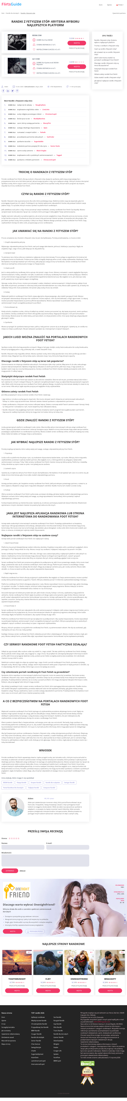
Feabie (56, 1047)
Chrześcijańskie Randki (39, 1024)
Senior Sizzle (55, 146)
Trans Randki (58, 1031)
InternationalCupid (37, 1064)
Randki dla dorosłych (61, 1034)
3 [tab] (125, 920)
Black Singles (41, 151)
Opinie (109, 5)
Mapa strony (5, 1044)
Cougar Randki (36, 1034)
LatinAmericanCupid (38, 1061)
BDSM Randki (7, 782)
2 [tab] (125, 917)
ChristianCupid (50, 114)
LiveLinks (45, 109)
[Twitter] (12, 91)
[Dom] (11, 4)
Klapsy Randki (21, 782)
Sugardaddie (38, 141)
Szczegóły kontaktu (8, 1027)
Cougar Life (57, 1051)
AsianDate (34, 1057)
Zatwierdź (10, 871)
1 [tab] (125, 914)
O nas (3, 1024)
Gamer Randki (59, 1037)
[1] (10, 838)
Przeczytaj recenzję (77, 48)
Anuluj (22, 871)
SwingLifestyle (36, 1047)
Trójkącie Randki (33, 788)
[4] (16, 838)
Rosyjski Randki (59, 1021)
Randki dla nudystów (53, 782)
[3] (14, 838)
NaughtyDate (41, 105)
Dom (100, 5)
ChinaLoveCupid (50, 160)
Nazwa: (4, 843)
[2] (12, 838)
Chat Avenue (35, 1044)
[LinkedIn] (8, 91)
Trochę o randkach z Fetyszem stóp (106, 46)
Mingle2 (56, 1044)
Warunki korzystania (8, 1041)
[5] (18, 838)
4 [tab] (125, 923)
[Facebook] (3, 91)
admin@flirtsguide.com (102, 1022)
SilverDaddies (58, 1041)
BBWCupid (57, 1061)
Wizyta (77, 43)
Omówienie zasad (7, 1037)
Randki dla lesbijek (37, 1037)
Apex (45, 128)
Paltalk (43, 132)
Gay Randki (57, 1024)
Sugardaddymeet (37, 1054)
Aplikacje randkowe (38, 1017)
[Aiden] (14, 806)
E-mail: (49, 843)
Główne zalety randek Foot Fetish (105, 74)
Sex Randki (57, 1017)
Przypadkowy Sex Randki (39, 1027)
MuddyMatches (39, 119)
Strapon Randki (36, 782)
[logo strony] (17, 42)
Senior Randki (36, 1041)
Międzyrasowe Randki (38, 1021)
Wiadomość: (6, 853)
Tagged (59, 155)
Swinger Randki (69, 782)
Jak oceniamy (6, 1031)
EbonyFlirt (47, 123)
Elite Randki (58, 1027)
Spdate (56, 1054)
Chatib (33, 1051)
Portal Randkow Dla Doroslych (13, 788)
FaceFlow (57, 1057)
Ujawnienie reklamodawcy (10, 1034)
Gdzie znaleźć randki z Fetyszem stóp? (107, 77)
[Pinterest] (17, 91)
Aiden (30, 798)
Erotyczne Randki (49, 788)
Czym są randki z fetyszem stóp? (105, 49)
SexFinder (50, 137)
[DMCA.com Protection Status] (87, 1065)
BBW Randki (35, 1031)
